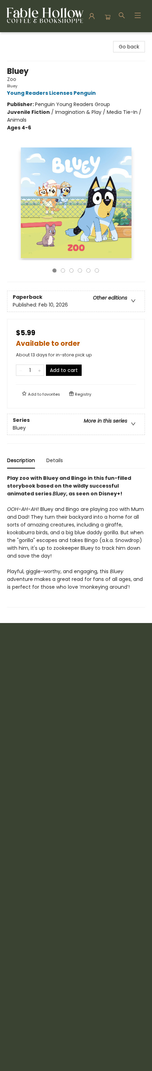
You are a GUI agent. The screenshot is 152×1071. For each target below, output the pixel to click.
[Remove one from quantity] (20, 370)
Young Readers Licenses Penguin (51, 93)
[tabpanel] (76, 540)
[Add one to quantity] (39, 370)
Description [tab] (21, 460)
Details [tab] (54, 460)
